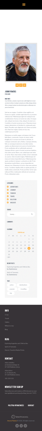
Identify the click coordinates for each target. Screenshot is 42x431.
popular (12, 289)
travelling (23, 289)
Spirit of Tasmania (12, 272)
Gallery (7, 322)
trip (11, 293)
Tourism (13, 193)
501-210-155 (9, 378)
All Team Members (17, 25)
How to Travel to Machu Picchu (14, 350)
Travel (12, 196)
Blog (6, 329)
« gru (8, 257)
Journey (13, 190)
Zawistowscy (13, 269)
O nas (7, 315)
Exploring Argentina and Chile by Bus (18, 267)
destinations (23, 285)
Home (8, 25)
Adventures (14, 187)
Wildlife (13, 203)
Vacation (13, 200)
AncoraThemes (12, 421)
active (11, 285)
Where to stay (9, 326)
